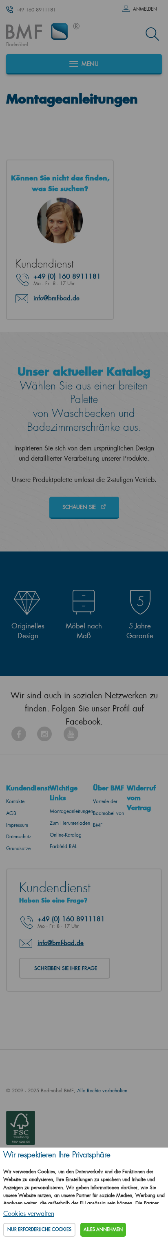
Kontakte (15, 801)
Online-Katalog (66, 835)
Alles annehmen (103, 1229)
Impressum (17, 825)
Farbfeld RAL (63, 846)
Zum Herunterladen (70, 823)
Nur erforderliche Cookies (39, 1229)
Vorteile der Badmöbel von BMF (108, 813)
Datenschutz (18, 836)
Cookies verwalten (28, 1213)
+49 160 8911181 (35, 10)
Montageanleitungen (71, 811)
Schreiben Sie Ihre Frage (65, 968)
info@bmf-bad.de (56, 298)
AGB (11, 813)
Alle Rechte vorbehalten (102, 1090)
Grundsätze (18, 848)
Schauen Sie (79, 506)
